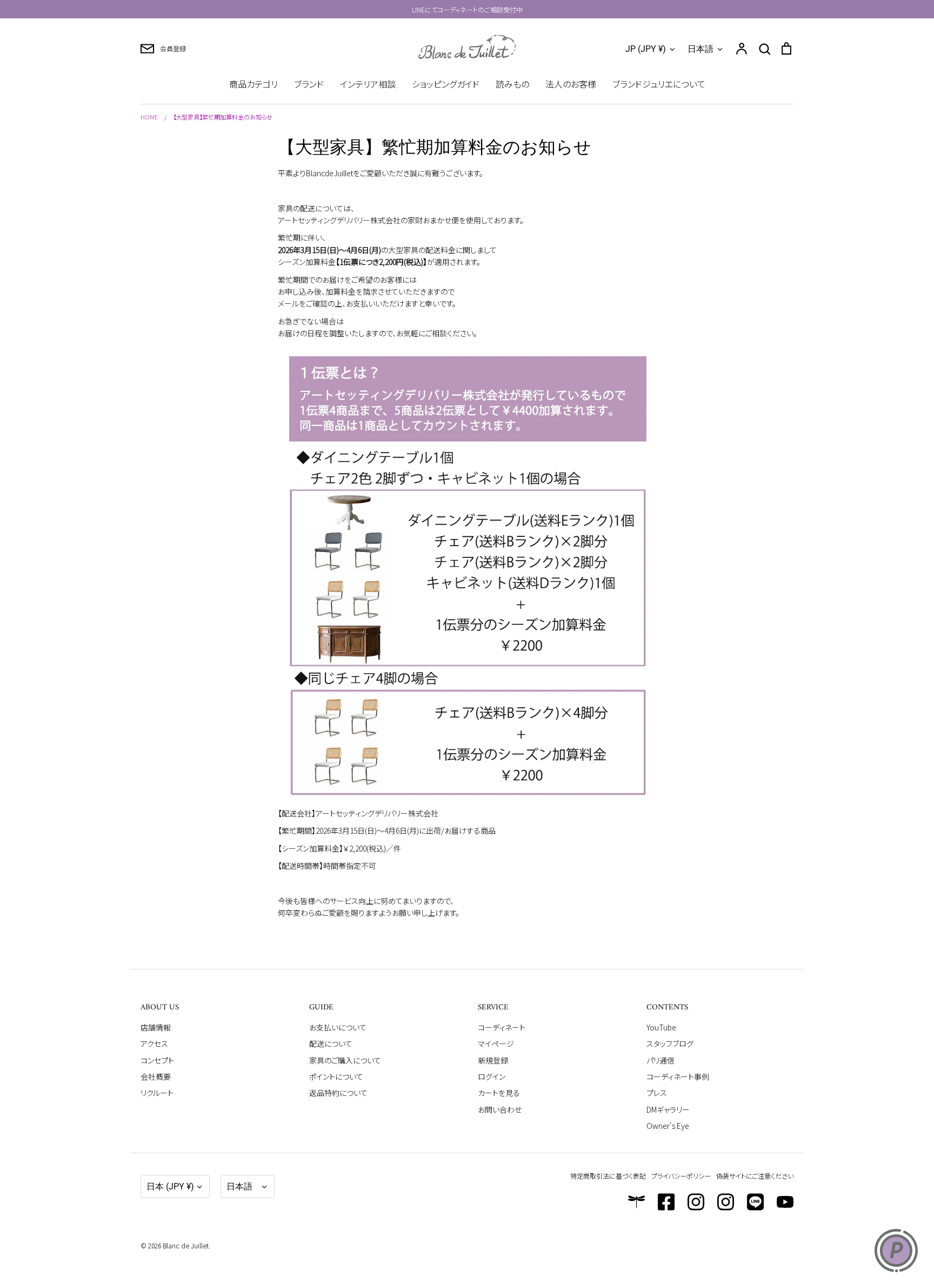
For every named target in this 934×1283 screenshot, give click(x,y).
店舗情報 (156, 1027)
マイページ (496, 1043)
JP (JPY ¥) (645, 49)
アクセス (154, 1043)
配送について (330, 1043)
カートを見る (499, 1092)
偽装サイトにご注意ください (754, 1175)
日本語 (700, 49)
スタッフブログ (669, 1043)
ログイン (491, 1076)
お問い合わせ (500, 1109)
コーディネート (501, 1027)
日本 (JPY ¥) (170, 1186)
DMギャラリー (668, 1109)
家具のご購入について (345, 1060)
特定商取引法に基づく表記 (608, 1175)
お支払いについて (337, 1027)
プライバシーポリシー (681, 1175)
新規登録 (493, 1060)
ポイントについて (336, 1076)
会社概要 (156, 1076)
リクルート (157, 1092)
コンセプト (157, 1060)
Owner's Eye (667, 1125)
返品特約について (338, 1092)
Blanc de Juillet (186, 1245)
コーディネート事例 (677, 1076)
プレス (656, 1092)
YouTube (661, 1027)
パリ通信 (660, 1060)
